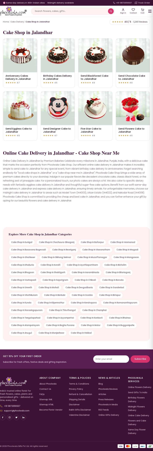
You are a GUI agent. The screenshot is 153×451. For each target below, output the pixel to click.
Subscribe (140, 359)
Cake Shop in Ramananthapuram (120, 302)
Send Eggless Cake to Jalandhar (19, 130)
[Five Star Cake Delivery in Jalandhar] (95, 108)
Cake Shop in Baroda (113, 280)
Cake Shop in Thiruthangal (62, 310)
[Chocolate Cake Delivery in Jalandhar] (133, 55)
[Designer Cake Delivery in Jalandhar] (58, 108)
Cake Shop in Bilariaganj (118, 272)
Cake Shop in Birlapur (110, 295)
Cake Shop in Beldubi (54, 295)
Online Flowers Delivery (139, 387)
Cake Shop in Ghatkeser (23, 257)
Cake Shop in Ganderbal (111, 287)
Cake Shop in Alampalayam (25, 325)
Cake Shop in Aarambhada (85, 272)
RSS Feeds (103, 409)
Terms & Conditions (79, 383)
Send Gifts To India (137, 392)
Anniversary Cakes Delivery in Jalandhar (18, 77)
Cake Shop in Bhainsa (120, 317)
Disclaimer (74, 404)
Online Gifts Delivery (108, 415)
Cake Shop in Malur (90, 325)
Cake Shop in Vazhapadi (23, 280)
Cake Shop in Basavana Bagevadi (28, 249)
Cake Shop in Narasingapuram (26, 310)
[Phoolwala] (17, 381)
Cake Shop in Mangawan (126, 257)
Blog (100, 383)
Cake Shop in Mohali (49, 287)
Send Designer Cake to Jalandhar (57, 130)
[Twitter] (16, 417)
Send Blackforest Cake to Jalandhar (94, 77)
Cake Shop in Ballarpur (92, 242)
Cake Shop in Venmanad (122, 242)
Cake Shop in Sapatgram (55, 280)
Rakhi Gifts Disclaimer (80, 409)
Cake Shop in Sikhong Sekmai (56, 257)
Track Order (144, 2)
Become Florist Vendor (50, 409)
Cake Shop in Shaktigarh (52, 272)
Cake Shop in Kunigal (21, 242)
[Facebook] (2, 417)
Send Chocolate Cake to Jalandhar (131, 77)
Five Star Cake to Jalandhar (91, 130)
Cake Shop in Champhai (94, 310)
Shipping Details (77, 399)
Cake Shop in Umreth (21, 287)
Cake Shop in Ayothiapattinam (82, 265)
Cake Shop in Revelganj (64, 249)
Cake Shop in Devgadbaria (79, 287)
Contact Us (45, 389)
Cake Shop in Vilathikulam (24, 295)
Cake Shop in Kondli (50, 265)
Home (6, 21)
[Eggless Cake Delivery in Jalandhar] (20, 108)
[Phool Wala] (13, 11)
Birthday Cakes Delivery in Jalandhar (57, 77)
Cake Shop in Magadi (127, 249)
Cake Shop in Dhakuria (22, 265)
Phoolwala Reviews (108, 389)
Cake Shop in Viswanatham (96, 249)
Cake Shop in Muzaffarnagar (92, 257)
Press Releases (106, 399)
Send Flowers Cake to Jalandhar (131, 130)
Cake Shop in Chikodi (85, 280)
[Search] (111, 11)
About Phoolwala (47, 383)
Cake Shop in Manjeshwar (51, 332)
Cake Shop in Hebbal (81, 332)
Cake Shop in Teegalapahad (25, 317)
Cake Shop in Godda (82, 295)
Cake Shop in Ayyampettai (60, 317)
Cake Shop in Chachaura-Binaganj (56, 242)
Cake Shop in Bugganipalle (120, 325)
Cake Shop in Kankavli (91, 317)
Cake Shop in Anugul (21, 332)
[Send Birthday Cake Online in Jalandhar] (58, 55)
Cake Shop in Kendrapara (84, 302)
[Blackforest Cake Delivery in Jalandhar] (95, 55)
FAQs (42, 394)
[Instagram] (9, 417)
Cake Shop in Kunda (21, 302)
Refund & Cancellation (80, 394)
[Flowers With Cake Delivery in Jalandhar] (133, 108)
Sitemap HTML (46, 404)
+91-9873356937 (124, 2)
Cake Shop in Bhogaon (22, 272)
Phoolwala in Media (108, 404)
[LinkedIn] (23, 417)
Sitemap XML (45, 399)
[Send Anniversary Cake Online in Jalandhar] (20, 55)
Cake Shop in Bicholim (115, 265)
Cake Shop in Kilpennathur (51, 302)
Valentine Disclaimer (79, 415)
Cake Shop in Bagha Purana (60, 325)
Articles (102, 394)
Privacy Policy (76, 389)
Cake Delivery (17, 21)
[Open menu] (150, 11)
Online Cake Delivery (138, 415)
